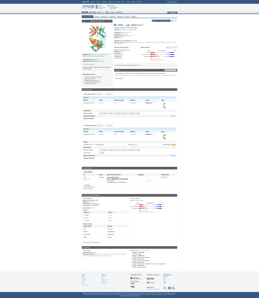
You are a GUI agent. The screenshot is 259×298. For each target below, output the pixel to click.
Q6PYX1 (94, 144)
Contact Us (103, 276)
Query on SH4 (87, 179)
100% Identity (135, 113)
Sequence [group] (99, 94)
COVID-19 (139, 2)
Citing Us (83, 278)
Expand (173, 116)
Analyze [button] (111, 2)
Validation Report (87, 56)
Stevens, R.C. (120, 44)
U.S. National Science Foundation (109, 293)
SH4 (85, 177)
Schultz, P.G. (157, 42)
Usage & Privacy (85, 285)
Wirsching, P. (163, 42)
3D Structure (109, 94)
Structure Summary (87, 16)
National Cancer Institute (153, 293)
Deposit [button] (93, 2)
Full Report (175, 47)
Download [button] (117, 2)
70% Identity (115, 113)
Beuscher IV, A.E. (129, 42)
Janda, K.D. (170, 42)
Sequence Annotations (102, 54)
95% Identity (129, 113)
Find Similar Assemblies (89, 64)
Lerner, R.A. (166, 75)
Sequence (120, 16)
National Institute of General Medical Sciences (100, 294)
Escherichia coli (128, 36)
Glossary (103, 281)
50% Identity (108, 113)
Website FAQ (104, 279)
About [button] (128, 2)
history (138, 65)
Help (169, 2)
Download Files (165, 20)
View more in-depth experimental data (92, 242)
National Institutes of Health (119, 294)
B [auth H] (101, 134)
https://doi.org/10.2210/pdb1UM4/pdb (128, 30)
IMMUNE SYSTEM (126, 32)
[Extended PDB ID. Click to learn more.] (143, 24)
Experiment (112, 16)
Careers (134, 2)
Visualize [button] (104, 2)
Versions (134, 16)
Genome (127, 16)
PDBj (164, 279)
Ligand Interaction (96, 56)
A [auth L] (101, 103)
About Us (84, 276)
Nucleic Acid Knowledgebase (153, 289)
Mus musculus (124, 34)
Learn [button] (123, 2)
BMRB (164, 281)
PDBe (164, 278)
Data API (174, 20)
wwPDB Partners (167, 274)
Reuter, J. (136, 42)
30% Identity (101, 113)
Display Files (156, 20)
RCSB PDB (85, 2)
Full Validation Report (138, 200)
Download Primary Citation (170, 70)
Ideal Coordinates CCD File (89, 186)
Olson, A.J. (142, 42)
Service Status (104, 283)
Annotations (104, 16)
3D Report (170, 47)
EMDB (164, 283)
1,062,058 (112, 6)
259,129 (100, 6)
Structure (97, 16)
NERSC (121, 296)
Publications (84, 279)
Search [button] (98, 2)
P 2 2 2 (92, 208)
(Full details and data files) (144, 250)
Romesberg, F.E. (149, 42)
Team (83, 281)
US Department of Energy (130, 293)
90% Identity (122, 113)
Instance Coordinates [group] (88, 188)
